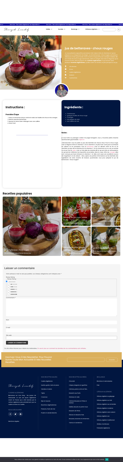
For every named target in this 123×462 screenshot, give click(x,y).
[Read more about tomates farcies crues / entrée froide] (76, 211)
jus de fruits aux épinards (103, 248)
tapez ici (82, 139)
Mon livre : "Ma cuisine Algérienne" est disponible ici (18, 24)
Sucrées (60, 29)
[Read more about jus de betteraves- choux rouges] (32, 226)
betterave (90, 146)
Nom (7, 319)
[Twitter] (15, 414)
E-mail (8, 327)
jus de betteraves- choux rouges (16, 250)
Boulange (74, 29)
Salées (48, 29)
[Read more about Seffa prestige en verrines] (106, 211)
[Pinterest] (20, 414)
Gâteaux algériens (91, 29)
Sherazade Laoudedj (16, 29)
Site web (9, 335)
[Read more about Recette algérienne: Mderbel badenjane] (76, 241)
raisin (74, 150)
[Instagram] (10, 414)
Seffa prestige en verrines (103, 218)
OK (107, 459)
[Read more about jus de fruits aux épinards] (106, 241)
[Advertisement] (61, 11)
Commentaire (11, 297)
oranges (112, 152)
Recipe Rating (10, 277)
